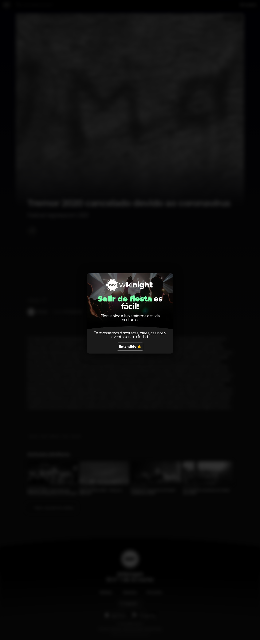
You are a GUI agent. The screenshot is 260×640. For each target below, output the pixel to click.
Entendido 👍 (130, 346)
